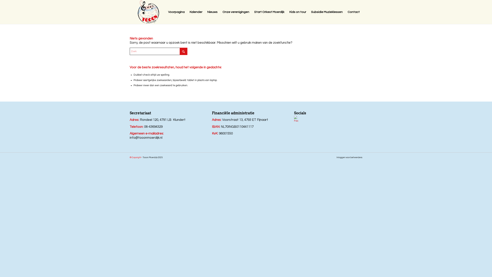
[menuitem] (176, 12)
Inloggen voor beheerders (349, 157)
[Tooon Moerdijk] (148, 13)
